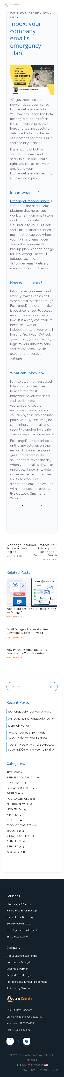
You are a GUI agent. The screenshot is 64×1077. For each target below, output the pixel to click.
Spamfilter (13, 841)
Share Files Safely (17, 937)
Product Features (19, 825)
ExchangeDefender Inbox (30, 201)
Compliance (14, 783)
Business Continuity (20, 777)
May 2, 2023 (18, 12)
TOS (33, 1070)
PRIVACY (44, 1070)
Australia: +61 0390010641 (21, 1023)
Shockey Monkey (18, 836)
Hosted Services (17, 799)
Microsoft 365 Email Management (26, 982)
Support (12, 846)
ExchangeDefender (19, 788)
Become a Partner (17, 969)
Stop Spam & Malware (19, 904)
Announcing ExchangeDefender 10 (31, 719)
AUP (55, 1070)
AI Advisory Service (18, 988)
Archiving (13, 772)
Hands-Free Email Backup (21, 910)
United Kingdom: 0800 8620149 (24, 1016)
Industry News (16, 804)
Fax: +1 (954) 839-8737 (19, 1029)
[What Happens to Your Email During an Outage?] (32, 592)
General (35, 12)
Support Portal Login (18, 975)
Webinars (12, 852)
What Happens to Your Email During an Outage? (31, 610)
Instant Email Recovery (19, 917)
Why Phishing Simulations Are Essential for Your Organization (27, 651)
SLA (25, 1070)
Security (12, 831)
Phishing (12, 815)
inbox (14, 17)
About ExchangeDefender (21, 956)
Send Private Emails (18, 923)
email (47, 12)
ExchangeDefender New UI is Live (29, 712)
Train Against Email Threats (22, 930)
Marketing (13, 809)
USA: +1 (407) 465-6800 (19, 1010)
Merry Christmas (19, 726)
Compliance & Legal (18, 962)
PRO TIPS (12, 820)
